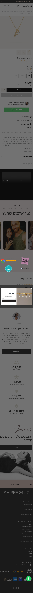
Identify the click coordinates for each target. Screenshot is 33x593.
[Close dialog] (31, 288)
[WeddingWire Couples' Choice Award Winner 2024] (25, 269)
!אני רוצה (8, 300)
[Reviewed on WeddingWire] (8, 271)
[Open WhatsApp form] (28, 578)
